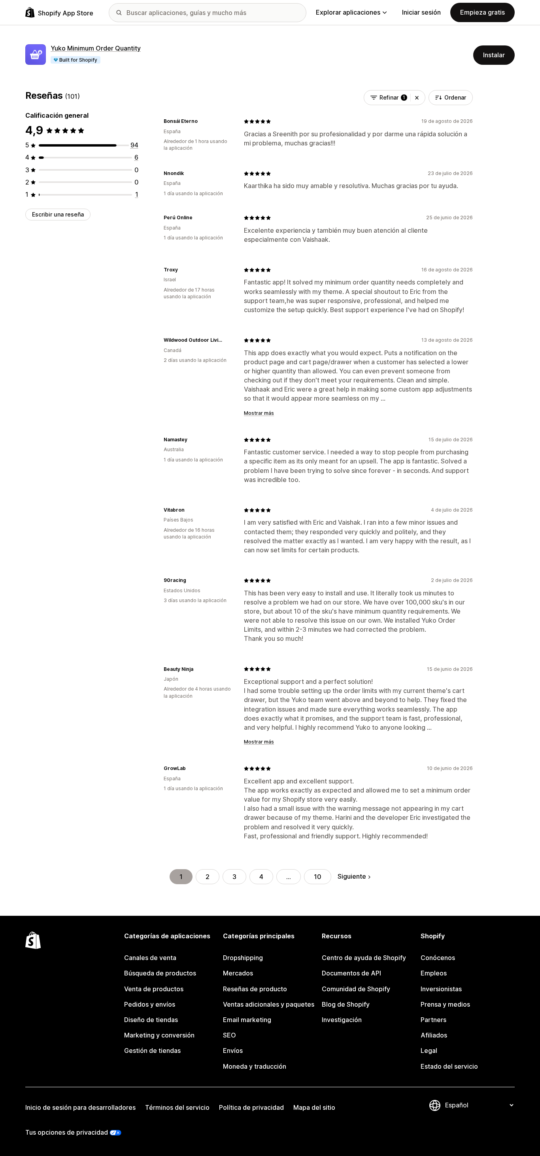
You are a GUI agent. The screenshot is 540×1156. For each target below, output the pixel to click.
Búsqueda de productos (160, 973)
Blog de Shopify (346, 1004)
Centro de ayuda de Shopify (364, 958)
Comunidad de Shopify (356, 989)
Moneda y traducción (254, 1066)
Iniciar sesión (421, 12)
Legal (429, 1050)
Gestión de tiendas (152, 1050)
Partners (433, 1020)
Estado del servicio (449, 1066)
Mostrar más (259, 413)
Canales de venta (150, 958)
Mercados (238, 973)
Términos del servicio (177, 1107)
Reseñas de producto (255, 989)
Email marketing (247, 1020)
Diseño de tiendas (151, 1020)
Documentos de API (351, 973)
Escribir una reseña (58, 214)
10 (317, 877)
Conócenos (438, 958)
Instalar (494, 55)
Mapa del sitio (314, 1107)
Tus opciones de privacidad (66, 1132)
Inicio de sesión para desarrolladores (80, 1107)
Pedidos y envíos (149, 1004)
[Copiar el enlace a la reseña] (202, 121)
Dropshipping (243, 958)
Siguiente (352, 876)
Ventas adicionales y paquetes (268, 1004)
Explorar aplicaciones (348, 12)
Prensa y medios (445, 1004)
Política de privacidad (251, 1107)
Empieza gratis (482, 12)
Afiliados (434, 1035)
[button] (416, 97)
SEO (229, 1035)
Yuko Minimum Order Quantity (96, 48)
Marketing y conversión (159, 1035)
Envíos (233, 1050)
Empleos (434, 973)
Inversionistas (441, 989)
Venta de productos (153, 989)
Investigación (342, 1020)
